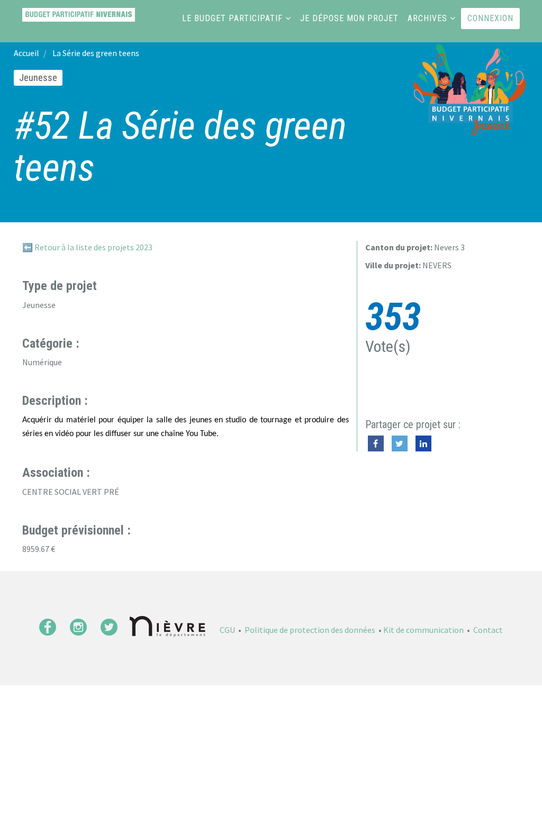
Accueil (26, 53)
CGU (227, 629)
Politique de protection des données (310, 629)
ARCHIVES (427, 18)
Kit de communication (423, 629)
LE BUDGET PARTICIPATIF (232, 18)
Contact (488, 629)
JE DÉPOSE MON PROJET (349, 18)
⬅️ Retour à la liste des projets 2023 (87, 247)
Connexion (490, 18)
